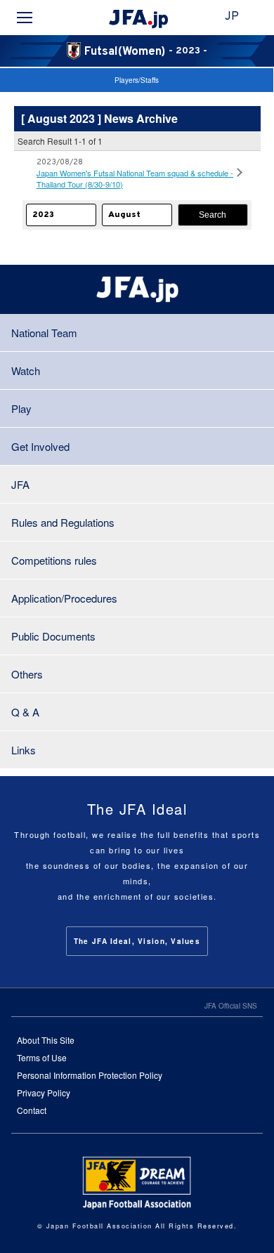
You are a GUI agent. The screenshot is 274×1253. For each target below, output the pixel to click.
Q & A (25, 711)
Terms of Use (42, 1057)
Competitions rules (54, 560)
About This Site (45, 1040)
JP (232, 17)
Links (23, 749)
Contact (31, 1110)
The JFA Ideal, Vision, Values (137, 941)
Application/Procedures (64, 598)
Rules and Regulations (63, 522)
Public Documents (53, 636)
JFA (20, 484)
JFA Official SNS (230, 1006)
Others (27, 674)
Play (21, 408)
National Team (44, 332)
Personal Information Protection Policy (89, 1075)
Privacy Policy (43, 1092)
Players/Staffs (137, 80)
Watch (25, 370)
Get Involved (40, 446)
